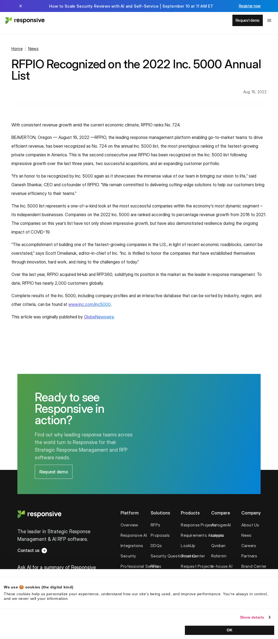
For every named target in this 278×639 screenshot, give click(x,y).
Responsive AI (134, 535)
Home (17, 48)
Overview (129, 525)
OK (229, 630)
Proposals (160, 535)
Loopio (217, 535)
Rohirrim (219, 556)
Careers (248, 545)
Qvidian (218, 545)
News (33, 48)
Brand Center (253, 566)
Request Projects (197, 566)
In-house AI (221, 566)
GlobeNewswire (99, 317)
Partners (249, 556)
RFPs (155, 525)
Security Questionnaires (173, 556)
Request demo (248, 20)
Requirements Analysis (202, 535)
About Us (250, 525)
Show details (252, 617)
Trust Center (193, 556)
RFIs (155, 566)
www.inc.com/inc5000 (89, 304)
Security (128, 556)
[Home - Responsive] (24, 20)
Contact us (28, 550)
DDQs (156, 545)
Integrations (132, 545)
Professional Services (141, 566)
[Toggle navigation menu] (269, 20)
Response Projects (198, 525)
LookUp (188, 545)
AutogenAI (221, 525)
